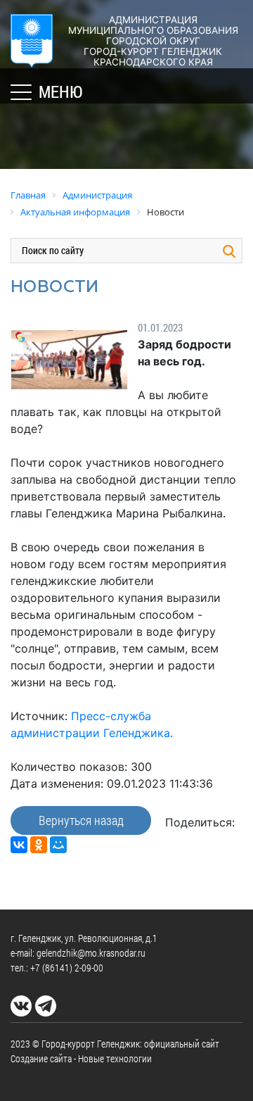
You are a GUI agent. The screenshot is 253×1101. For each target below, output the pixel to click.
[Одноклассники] (38, 844)
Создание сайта (41, 1058)
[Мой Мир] (58, 844)
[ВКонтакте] (19, 844)
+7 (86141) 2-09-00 (66, 967)
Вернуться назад (81, 820)
